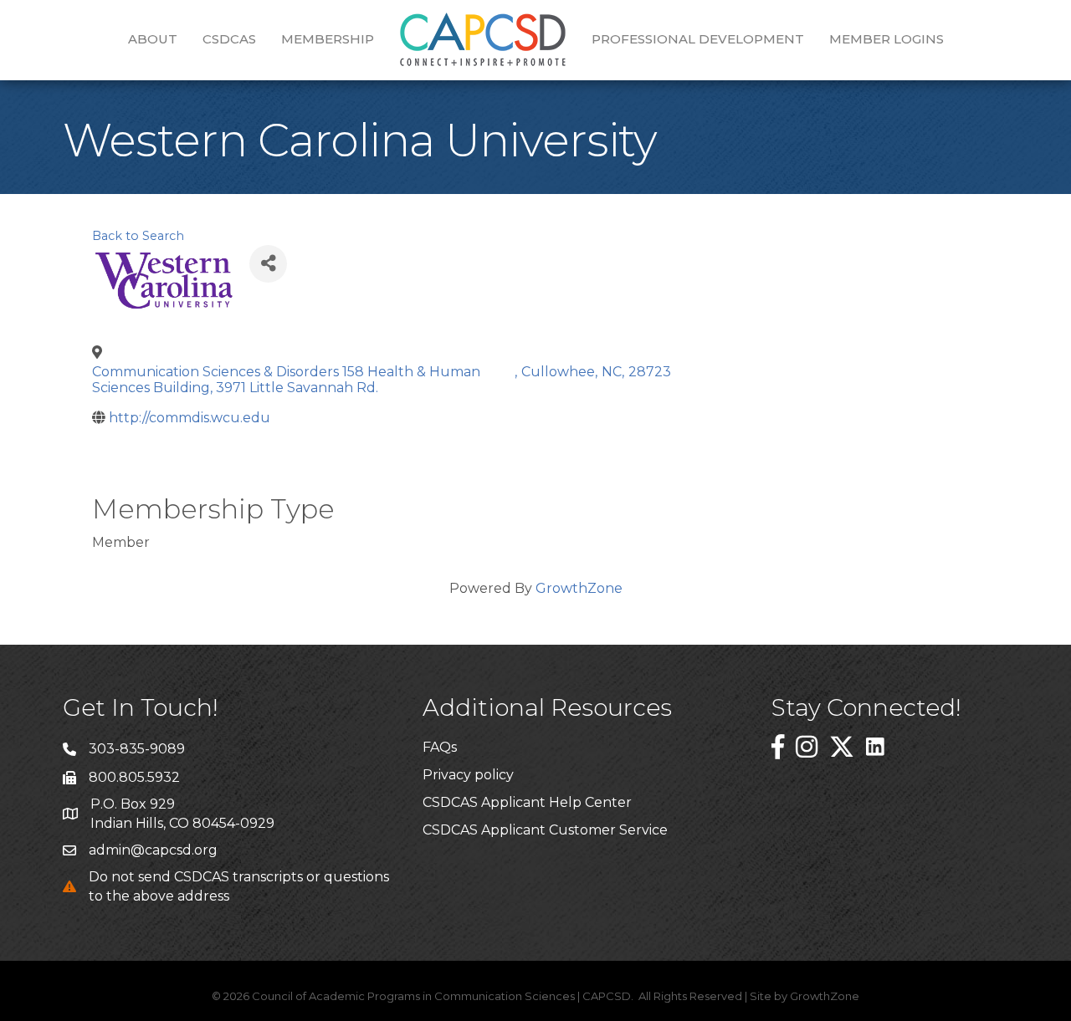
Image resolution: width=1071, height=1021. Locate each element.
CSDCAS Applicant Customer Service (545, 830)
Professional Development (698, 39)
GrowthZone (579, 588)
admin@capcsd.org (153, 850)
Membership (327, 39)
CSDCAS (229, 39)
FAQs (440, 747)
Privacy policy (468, 775)
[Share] (268, 264)
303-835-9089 (137, 749)
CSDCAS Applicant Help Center (527, 802)
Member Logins (886, 39)
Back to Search (138, 235)
